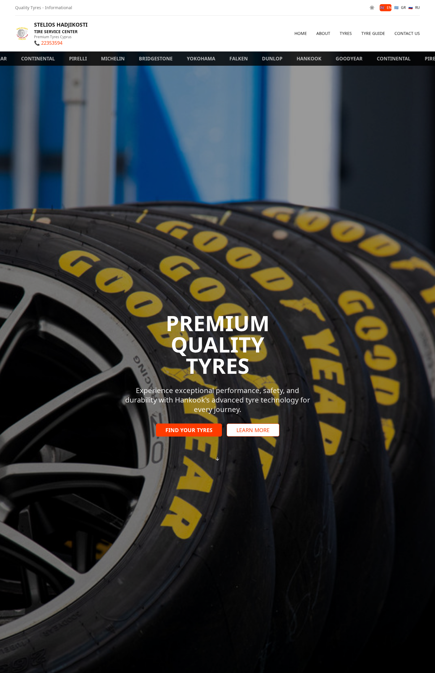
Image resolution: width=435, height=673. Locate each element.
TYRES (346, 33)
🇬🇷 (400, 7)
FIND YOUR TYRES (188, 430)
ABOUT (323, 33)
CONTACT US (407, 33)
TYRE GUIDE (373, 33)
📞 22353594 (48, 43)
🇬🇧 (386, 7)
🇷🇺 (414, 7)
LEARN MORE (253, 430)
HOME (300, 33)
